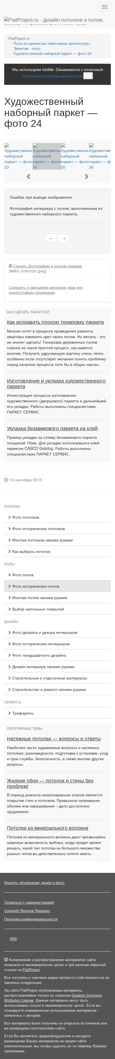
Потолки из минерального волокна (47, 828)
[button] (29, 176)
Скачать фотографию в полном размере (47, 266)
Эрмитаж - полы (26, 48)
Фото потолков (25, 517)
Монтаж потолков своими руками (42, 540)
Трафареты (22, 713)
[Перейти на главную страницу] (57, 21)
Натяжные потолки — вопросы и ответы (54, 739)
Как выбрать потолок (30, 551)
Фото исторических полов (35, 586)
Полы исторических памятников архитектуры (51, 43)
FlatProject (31, 969)
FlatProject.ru (19, 38)
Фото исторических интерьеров (40, 643)
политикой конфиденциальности (52, 75)
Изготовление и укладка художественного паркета (56, 383)
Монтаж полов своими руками (39, 597)
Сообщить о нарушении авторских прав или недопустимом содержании (46, 290)
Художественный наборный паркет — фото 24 (52, 53)
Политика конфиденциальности (31, 919)
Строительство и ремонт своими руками (48, 689)
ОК (88, 75)
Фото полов (22, 574)
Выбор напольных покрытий (37, 609)
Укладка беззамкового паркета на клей (52, 428)
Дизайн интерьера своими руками (43, 666)
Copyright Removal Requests (27, 910)
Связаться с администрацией (29, 902)
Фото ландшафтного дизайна (38, 655)
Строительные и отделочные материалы (49, 678)
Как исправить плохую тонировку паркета (55, 322)
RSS (13, 938)
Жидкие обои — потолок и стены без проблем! (50, 783)
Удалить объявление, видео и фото (34, 882)
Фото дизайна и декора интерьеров (44, 632)
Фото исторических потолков (38, 528)
